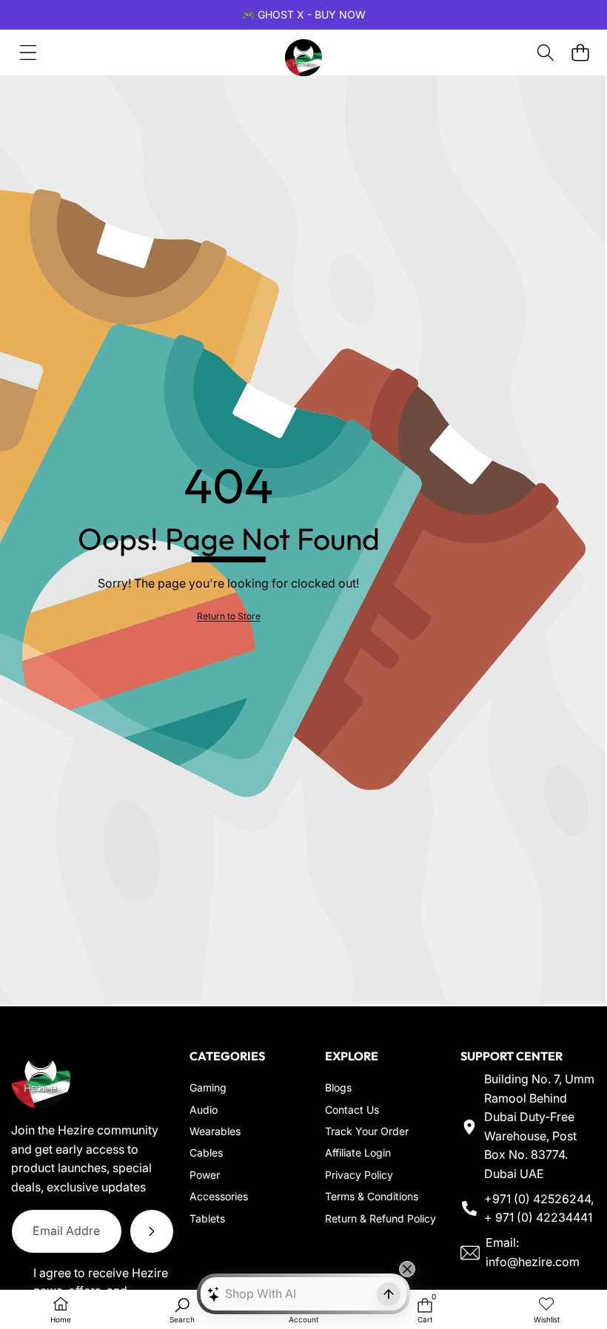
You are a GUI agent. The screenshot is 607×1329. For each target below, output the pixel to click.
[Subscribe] (152, 1231)
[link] (229, 616)
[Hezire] (303, 52)
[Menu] (27, 53)
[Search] (545, 53)
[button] (580, 53)
